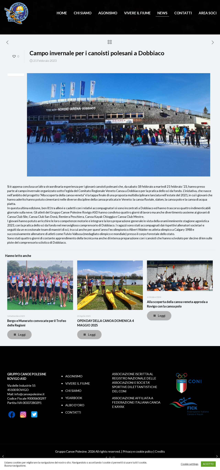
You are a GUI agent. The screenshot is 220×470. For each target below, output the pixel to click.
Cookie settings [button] (189, 464)
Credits (160, 451)
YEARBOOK (73, 398)
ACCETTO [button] (208, 464)
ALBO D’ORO (74, 405)
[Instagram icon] (113, 457)
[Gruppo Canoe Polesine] (16, 13)
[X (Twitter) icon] (110, 457)
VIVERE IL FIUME (77, 383)
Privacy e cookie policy (138, 451)
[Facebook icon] (106, 457)
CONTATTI (73, 412)
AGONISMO (73, 376)
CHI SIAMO (73, 391)
